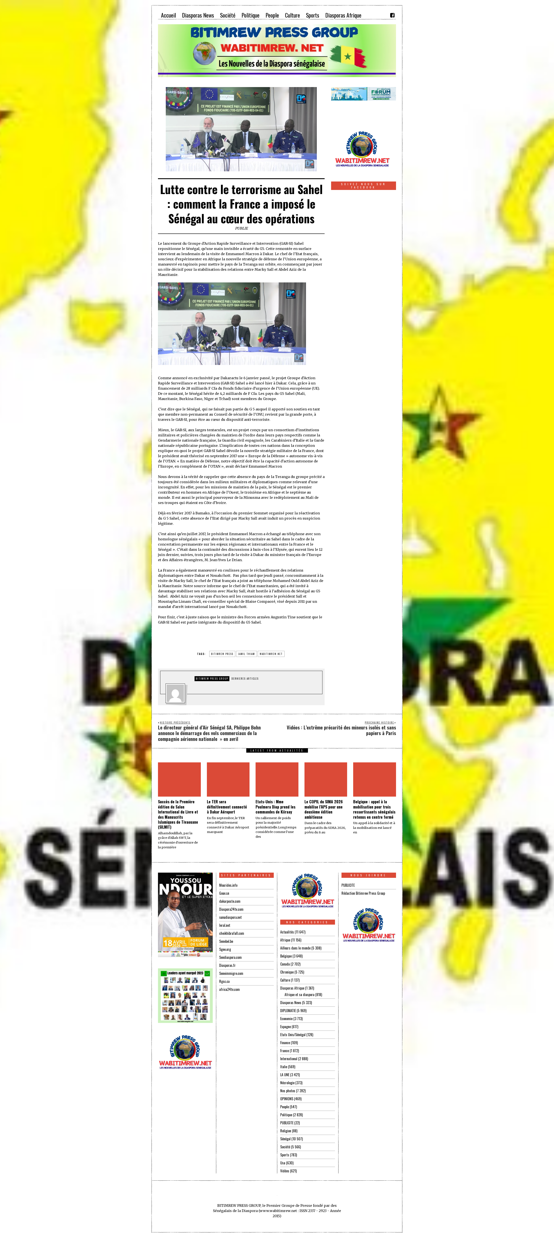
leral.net (224, 925)
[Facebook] (392, 15)
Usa (282, 1162)
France (284, 1050)
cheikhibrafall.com (231, 933)
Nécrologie (287, 1082)
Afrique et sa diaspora (299, 994)
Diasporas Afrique (292, 988)
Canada (285, 964)
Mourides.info (228, 885)
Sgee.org (225, 949)
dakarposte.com (229, 901)
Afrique (285, 940)
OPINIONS (286, 1098)
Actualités (287, 932)
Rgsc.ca (224, 981)
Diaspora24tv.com (231, 909)
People (284, 1106)
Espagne (285, 1026)
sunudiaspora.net (230, 917)
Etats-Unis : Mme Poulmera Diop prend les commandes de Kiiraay (275, 807)
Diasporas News (290, 1002)
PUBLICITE (286, 1122)
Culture (285, 980)
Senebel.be (226, 941)
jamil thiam (246, 654)
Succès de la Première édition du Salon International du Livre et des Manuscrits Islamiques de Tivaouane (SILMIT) (178, 814)
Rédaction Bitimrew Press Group (363, 893)
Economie (286, 1018)
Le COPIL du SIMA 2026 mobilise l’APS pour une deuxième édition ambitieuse (323, 809)
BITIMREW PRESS (222, 654)
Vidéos (284, 1170)
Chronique (287, 972)
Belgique (286, 956)
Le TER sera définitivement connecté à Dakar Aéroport (227, 807)
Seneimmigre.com (231, 973)
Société (285, 1146)
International (288, 1058)
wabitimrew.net (271, 654)
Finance (285, 1042)
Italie (283, 1066)
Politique (286, 1114)
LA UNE (284, 1074)
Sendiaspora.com (230, 957)
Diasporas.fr (227, 965)
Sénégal (285, 1138)
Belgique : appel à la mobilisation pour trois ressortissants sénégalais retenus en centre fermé (374, 809)
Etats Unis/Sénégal (293, 1034)
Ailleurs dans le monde (295, 948)
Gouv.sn (224, 893)
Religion (285, 1130)
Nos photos (287, 1090)
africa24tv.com (229, 989)
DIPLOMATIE (288, 1010)
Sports (284, 1154)
